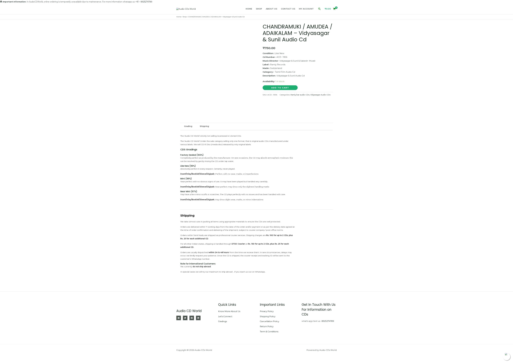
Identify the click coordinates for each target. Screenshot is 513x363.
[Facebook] (191, 318)
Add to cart (280, 87)
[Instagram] (178, 318)
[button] (319, 9)
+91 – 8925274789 (143, 2)
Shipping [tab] (204, 126)
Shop (259, 9)
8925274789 (328, 321)
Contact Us (288, 9)
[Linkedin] (198, 318)
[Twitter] (185, 318)
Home (249, 9)
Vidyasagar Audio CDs (320, 95)
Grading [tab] (188, 126)
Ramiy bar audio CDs (299, 95)
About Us (271, 9)
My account (306, 9)
